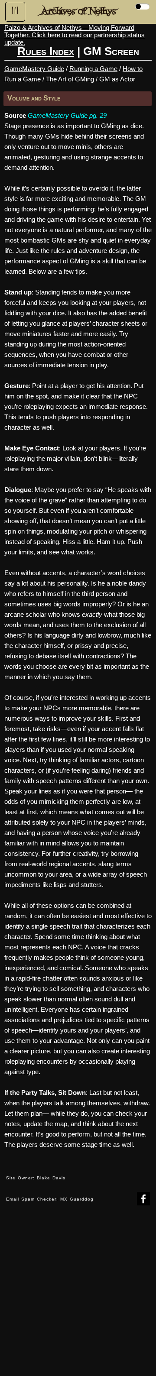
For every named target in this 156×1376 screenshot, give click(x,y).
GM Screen (111, 51)
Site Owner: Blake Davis (35, 1177)
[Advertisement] (78, 1297)
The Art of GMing (70, 79)
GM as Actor (117, 79)
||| (15, 11)
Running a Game (93, 68)
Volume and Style (33, 98)
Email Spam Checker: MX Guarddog (50, 1199)
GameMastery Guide (34, 68)
